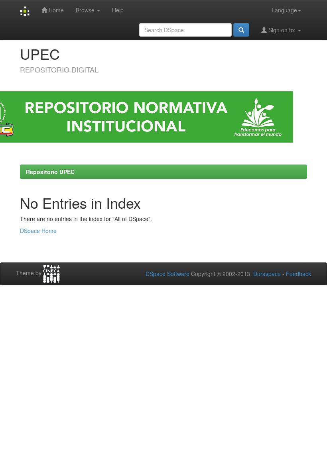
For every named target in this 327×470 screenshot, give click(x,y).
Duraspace (267, 274)
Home (55, 10)
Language (284, 10)
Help (118, 10)
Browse (86, 10)
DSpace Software (167, 274)
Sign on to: (282, 30)
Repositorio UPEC (50, 172)
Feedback (298, 274)
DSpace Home (38, 231)
